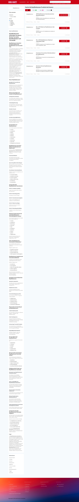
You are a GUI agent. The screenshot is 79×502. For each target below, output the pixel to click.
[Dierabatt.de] (12, 2)
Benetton (10, 461)
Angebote (27, 486)
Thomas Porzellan (12, 466)
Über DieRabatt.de (13, 486)
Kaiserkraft (11, 472)
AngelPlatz (11, 464)
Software (27, 491)
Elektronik (27, 489)
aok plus (10, 467)
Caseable (10, 459)
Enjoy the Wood (12, 457)
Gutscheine (27, 484)
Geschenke (27, 488)
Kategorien (32, 2)
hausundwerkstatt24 (12, 469)
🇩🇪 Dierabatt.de (60, 486)
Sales (41, 10)
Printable (49, 10)
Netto (53, 3)
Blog (28, 2)
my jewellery (56, 3)
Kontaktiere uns (12, 491)
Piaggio (10, 471)
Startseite (11, 484)
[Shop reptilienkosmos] (16, 7)
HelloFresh (68, 3)
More (45, 45)
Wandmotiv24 (11, 462)
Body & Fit (60, 3)
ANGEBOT (63, 28)
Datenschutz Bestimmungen (15, 493)
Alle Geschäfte (23, 2)
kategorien (43, 484)
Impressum (11, 488)
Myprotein (63, 3)
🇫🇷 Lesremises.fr (60, 484)
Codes (34, 10)
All (28, 10)
